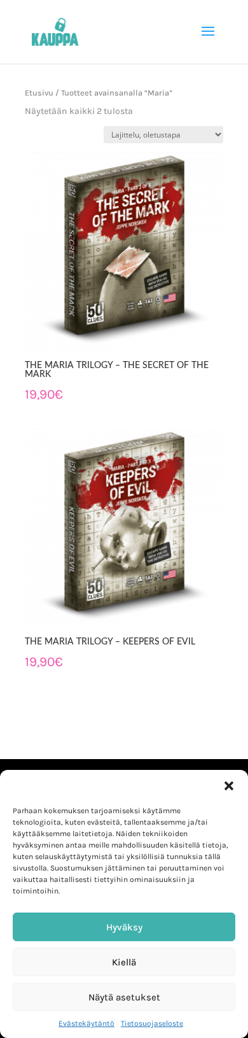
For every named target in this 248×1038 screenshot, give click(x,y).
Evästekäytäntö (86, 1023)
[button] (229, 785)
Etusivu (39, 92)
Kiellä (124, 962)
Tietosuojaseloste (152, 1023)
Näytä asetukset (124, 997)
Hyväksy (124, 927)
